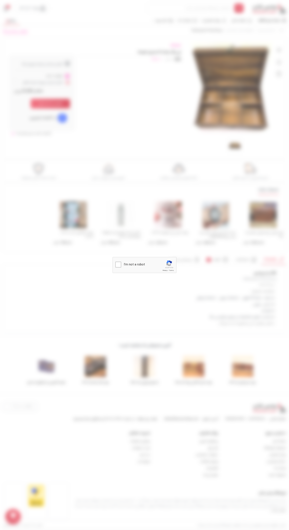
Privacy (165, 270)
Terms (171, 270)
